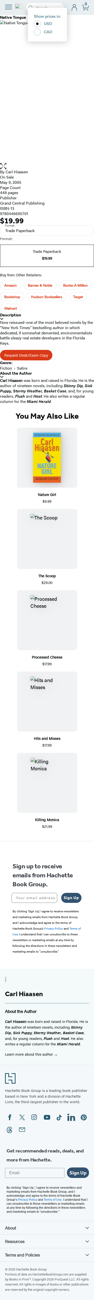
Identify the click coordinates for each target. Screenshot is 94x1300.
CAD (48, 32)
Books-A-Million (75, 285)
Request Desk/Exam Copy (26, 355)
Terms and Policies (22, 1255)
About (10, 1228)
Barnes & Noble (40, 285)
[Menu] (8, 7)
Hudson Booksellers (46, 296)
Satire (22, 368)
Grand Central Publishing (22, 203)
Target (78, 296)
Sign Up (71, 897)
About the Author (16, 373)
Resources (15, 1241)
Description (10, 315)
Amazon (10, 285)
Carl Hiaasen (17, 172)
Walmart (10, 308)
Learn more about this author (29, 1054)
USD (48, 23)
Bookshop (12, 296)
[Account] (74, 7)
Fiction (6, 368)
